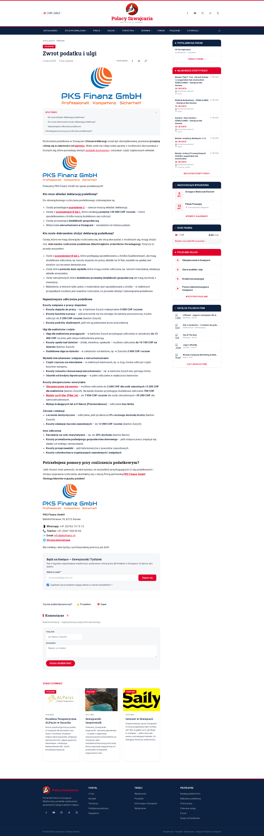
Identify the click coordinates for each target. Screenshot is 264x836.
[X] (218, 13)
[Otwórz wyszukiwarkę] (219, 30)
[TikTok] (210, 13)
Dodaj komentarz (60, 663)
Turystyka (128, 30)
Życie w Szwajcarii (75, 30)
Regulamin (94, 813)
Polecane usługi (188, 808)
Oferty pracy (186, 803)
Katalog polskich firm (190, 793)
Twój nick (50, 632)
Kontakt (92, 798)
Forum (161, 30)
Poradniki (138, 798)
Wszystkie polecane (197, 297)
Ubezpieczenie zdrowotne (62, 386)
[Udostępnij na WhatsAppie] (139, 61)
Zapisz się (147, 578)
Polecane (174, 30)
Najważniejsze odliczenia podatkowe (64, 126)
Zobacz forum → (197, 59)
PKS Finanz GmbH (134, 474)
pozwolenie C (77, 207)
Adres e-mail (60, 572)
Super (102, 604)
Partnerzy (93, 803)
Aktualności (50, 30)
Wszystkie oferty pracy (197, 173)
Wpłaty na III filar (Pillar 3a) (62, 395)
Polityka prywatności (98, 808)
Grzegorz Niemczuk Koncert (199, 191)
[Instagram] (202, 13)
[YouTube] (195, 13)
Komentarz (51, 643)
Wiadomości (140, 793)
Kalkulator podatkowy (190, 798)
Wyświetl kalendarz (197, 216)
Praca (96, 30)
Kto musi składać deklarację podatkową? (66, 117)
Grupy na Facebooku (190, 818)
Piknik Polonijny (193, 204)
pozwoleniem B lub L (68, 211)
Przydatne (84, 604)
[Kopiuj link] (145, 61)
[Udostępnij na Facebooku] (132, 61)
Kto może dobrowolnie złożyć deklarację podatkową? (72, 122)
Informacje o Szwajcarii (145, 803)
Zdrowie (145, 30)
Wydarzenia (140, 808)
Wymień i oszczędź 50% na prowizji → (190, 241)
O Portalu (192, 30)
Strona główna (49, 41)
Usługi (111, 30)
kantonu (79, 145)
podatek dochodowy (97, 150)
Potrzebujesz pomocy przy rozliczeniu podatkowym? (68, 131)
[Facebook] (187, 13)
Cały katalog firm (197, 364)
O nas (91, 793)
